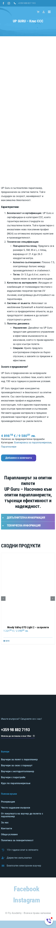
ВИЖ (8, 641)
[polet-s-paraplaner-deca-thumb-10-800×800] (28, 658)
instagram (26, 900)
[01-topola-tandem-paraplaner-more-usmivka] (28, 677)
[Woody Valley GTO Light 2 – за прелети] (28, 588)
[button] (28, 518)
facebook (26, 889)
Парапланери (8, 446)
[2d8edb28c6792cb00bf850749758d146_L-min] (28, 112)
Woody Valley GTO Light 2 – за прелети (28, 627)
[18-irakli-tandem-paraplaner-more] (9, 677)
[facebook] (3, 3)
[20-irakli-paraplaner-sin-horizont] (46, 658)
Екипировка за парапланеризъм (33, 442)
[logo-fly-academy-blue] (18, 705)
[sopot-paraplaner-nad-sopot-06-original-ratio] (46, 677)
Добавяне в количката (18, 457)
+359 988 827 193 (27, 3)
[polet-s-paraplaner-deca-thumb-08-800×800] (9, 658)
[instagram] (9, 3)
